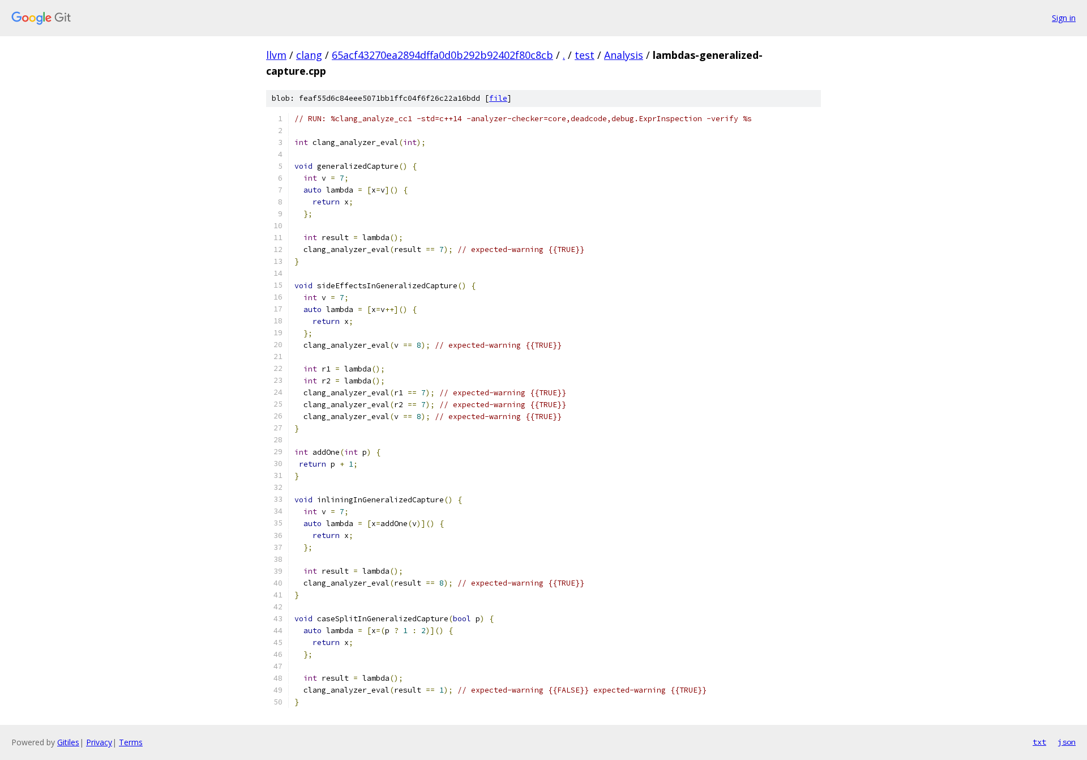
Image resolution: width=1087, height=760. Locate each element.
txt (1039, 742)
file (498, 98)
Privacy (99, 742)
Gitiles (68, 742)
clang (309, 55)
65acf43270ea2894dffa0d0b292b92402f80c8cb (442, 55)
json (1067, 742)
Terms (131, 742)
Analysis (623, 55)
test (584, 55)
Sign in (1064, 17)
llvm (276, 55)
